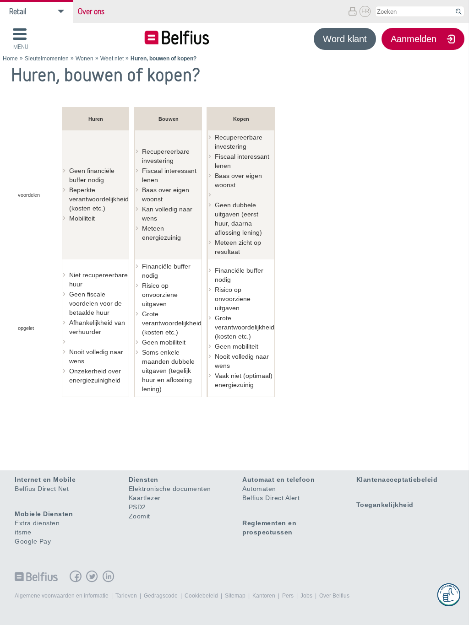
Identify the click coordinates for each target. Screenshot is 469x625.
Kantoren (263, 596)
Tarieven (126, 596)
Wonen (84, 58)
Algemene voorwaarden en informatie (62, 596)
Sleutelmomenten (47, 58)
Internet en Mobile (45, 479)
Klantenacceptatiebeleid (397, 479)
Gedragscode (161, 596)
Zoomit (139, 516)
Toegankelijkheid (385, 504)
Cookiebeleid (201, 596)
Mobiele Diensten (44, 513)
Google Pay (33, 541)
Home (10, 58)
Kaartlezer (145, 497)
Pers (288, 596)
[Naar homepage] (177, 38)
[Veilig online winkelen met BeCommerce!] (448, 594)
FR (365, 11)
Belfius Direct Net (42, 488)
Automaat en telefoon (278, 479)
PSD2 (137, 507)
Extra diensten (37, 523)
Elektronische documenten (170, 488)
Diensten (143, 479)
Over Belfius (334, 596)
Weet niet (112, 58)
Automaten (259, 488)
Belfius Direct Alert (271, 497)
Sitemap (235, 596)
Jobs (306, 596)
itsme (23, 532)
